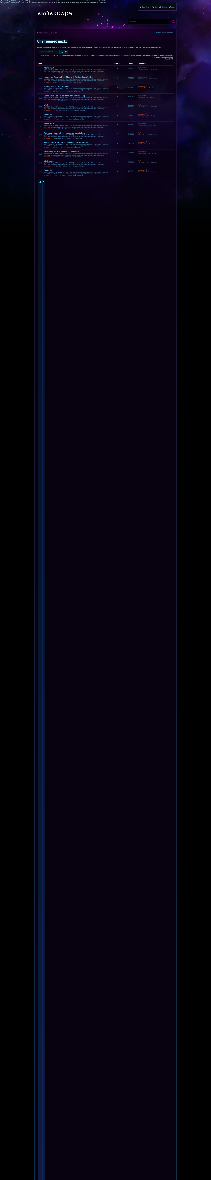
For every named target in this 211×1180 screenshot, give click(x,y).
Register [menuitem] (165, 7)
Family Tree (77, 91)
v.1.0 (46, 105)
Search (173, 22)
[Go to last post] (147, 68)
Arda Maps (43, 32)
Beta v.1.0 (48, 114)
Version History (79, 73)
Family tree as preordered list (57, 86)
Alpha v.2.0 (49, 68)
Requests (78, 156)
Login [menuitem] (173, 7)
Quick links (146, 7)
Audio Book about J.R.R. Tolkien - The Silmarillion (66, 142)
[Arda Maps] (54, 13)
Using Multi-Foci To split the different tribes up (64, 96)
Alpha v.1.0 (49, 124)
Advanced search (66, 52)
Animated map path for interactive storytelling (64, 133)
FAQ (156, 7)
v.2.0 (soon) (49, 161)
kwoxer (48, 73)
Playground (78, 82)
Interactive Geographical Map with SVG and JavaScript (68, 77)
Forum (54, 32)
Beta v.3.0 (48, 170)
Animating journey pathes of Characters (61, 152)
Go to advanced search (165, 32)
